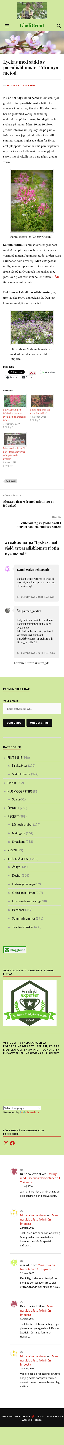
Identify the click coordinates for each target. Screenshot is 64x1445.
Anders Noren (31, 1420)
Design (16, 875)
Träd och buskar (23, 927)
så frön (11, 481)
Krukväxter (20, 765)
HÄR (55, 276)
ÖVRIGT (13, 808)
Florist (11, 783)
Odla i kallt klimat (23, 893)
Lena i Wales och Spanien (34, 569)
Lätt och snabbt (22, 824)
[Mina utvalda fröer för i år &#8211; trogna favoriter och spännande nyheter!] (15, 439)
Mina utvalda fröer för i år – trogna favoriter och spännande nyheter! (14, 453)
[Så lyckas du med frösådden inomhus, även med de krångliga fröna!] (15, 401)
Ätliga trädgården (29, 611)
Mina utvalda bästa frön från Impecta (39, 1219)
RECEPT (13, 816)
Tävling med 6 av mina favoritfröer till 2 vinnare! (40, 1178)
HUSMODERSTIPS (20, 791)
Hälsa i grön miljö (23, 884)
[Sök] (55, 26)
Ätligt (16, 867)
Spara (16, 799)
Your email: (10, 700)
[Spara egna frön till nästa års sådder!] (42, 401)
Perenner (18, 910)
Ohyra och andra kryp (26, 901)
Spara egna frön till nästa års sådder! (40, 411)
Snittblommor (21, 774)
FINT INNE (14, 757)
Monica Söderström (21, 85)
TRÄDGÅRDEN (17, 859)
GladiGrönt (32, 25)
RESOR (12, 850)
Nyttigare (18, 833)
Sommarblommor (23, 918)
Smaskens (18, 841)
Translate (32, 1112)
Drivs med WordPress (15, 1416)
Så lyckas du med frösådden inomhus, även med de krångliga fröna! (14, 415)
